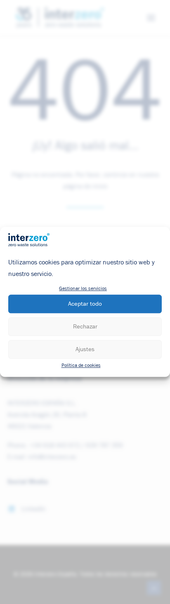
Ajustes (85, 349)
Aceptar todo (85, 304)
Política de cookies (81, 366)
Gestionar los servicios (83, 289)
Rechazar (85, 326)
